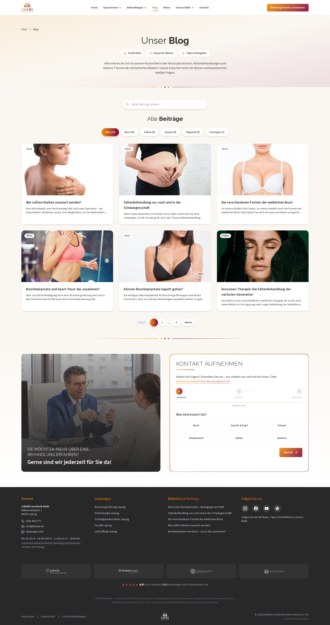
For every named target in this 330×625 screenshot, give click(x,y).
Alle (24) (110, 132)
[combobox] (165, 104)
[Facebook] (256, 508)
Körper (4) (170, 132)
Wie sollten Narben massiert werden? (189, 525)
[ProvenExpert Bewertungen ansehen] (128, 571)
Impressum (27, 617)
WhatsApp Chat (34, 532)
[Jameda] (277, 508)
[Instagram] (245, 508)
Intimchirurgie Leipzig (107, 513)
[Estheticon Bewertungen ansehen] (274, 571)
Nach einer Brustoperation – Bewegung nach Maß (196, 507)
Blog (155, 8)
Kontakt (204, 8)
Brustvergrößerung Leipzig (110, 507)
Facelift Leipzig (103, 525)
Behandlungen (135, 8)
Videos (167, 8)
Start (24, 29)
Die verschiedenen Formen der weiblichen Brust (195, 519)
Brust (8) (129, 132)
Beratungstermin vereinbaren (288, 8)
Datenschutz (48, 617)
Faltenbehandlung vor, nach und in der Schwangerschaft (199, 513)
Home (94, 8)
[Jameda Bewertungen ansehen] (56, 571)
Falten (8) (149, 132)
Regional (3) (193, 132)
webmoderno (302, 618)
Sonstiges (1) (216, 132)
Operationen (110, 8)
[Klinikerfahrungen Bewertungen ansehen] (201, 571)
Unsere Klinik (183, 8)
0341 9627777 (33, 521)
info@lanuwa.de (35, 526)
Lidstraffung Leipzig (106, 531)
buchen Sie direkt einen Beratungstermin (203, 381)
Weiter (288, 452)
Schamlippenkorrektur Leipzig (112, 519)
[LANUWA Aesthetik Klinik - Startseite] (27, 7)
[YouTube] (266, 508)
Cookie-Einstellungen (74, 617)
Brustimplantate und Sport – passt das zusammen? (197, 531)
